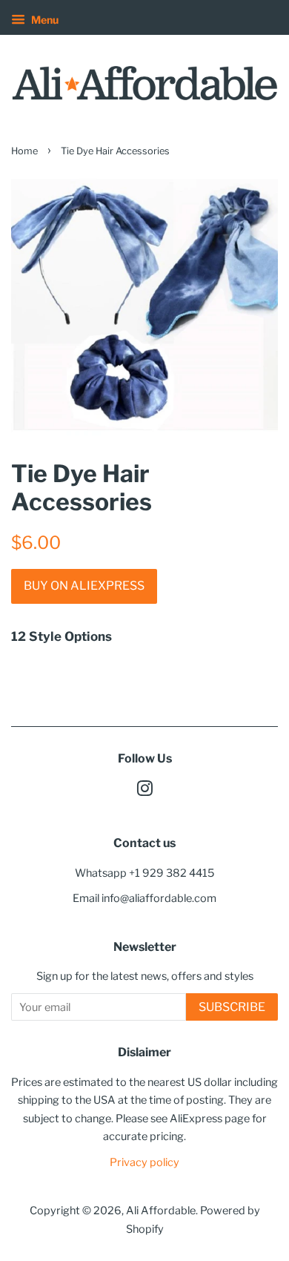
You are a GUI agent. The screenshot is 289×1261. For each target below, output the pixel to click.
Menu (44, 19)
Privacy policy (144, 1162)
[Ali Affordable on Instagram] (144, 791)
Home (24, 151)
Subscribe (232, 1007)
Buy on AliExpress (84, 586)
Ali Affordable (161, 1210)
